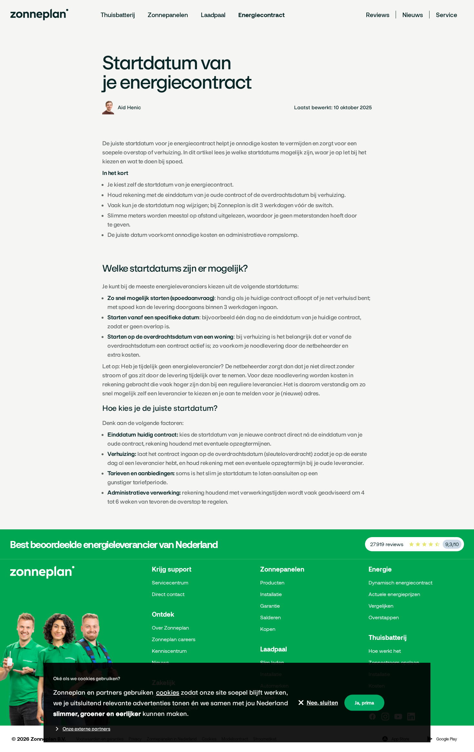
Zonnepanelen (168, 14)
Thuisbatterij (118, 14)
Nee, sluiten (322, 702)
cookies (167, 692)
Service (446, 14)
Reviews (378, 14)
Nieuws (412, 14)
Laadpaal (213, 14)
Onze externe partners (86, 729)
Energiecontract (261, 14)
